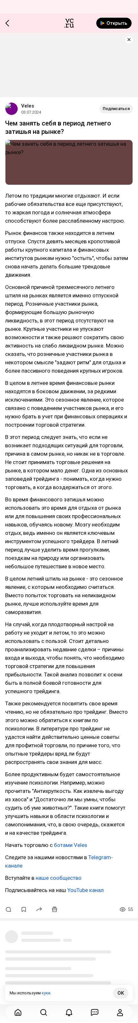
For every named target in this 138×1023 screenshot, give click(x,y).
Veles (27, 106)
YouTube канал (85, 890)
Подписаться (116, 108)
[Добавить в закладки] (23, 909)
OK (120, 993)
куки (46, 992)
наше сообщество (59, 878)
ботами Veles (70, 845)
